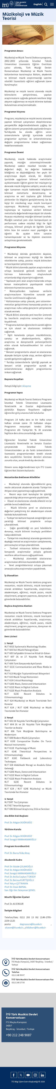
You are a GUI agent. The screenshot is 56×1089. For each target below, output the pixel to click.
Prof (6, 876)
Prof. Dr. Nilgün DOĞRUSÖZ (18, 822)
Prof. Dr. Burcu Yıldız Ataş (17, 852)
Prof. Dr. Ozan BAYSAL (15, 886)
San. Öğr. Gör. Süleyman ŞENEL (19, 890)
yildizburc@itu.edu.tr (35, 927)
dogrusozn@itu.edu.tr (31, 924)
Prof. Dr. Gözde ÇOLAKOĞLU (19, 866)
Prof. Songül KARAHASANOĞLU (20, 839)
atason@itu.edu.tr (14, 927)
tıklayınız (26, 385)
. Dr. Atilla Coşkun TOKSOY (22, 876)
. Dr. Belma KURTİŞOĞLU (21, 880)
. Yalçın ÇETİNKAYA (18, 883)
